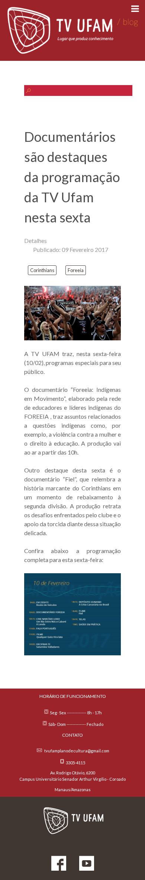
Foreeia (76, 270)
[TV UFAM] (72, 819)
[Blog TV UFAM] (72, 30)
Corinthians (42, 270)
